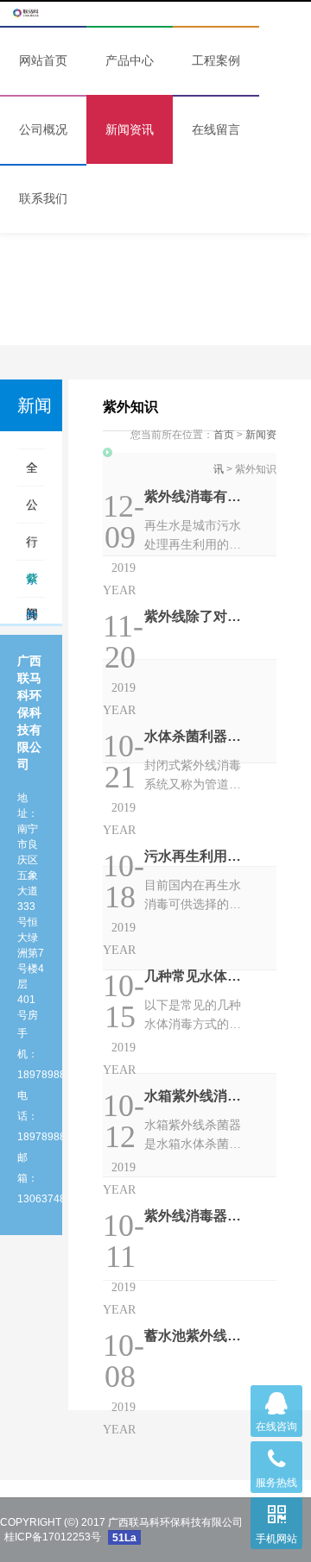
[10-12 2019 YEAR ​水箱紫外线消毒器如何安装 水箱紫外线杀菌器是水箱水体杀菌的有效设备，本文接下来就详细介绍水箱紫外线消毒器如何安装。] (189, 1022)
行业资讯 (32, 547)
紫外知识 (32, 584)
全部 (32, 473)
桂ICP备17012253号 (52, 1537)
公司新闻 (32, 510)
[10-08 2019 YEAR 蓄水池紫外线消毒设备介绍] (189, 1229)
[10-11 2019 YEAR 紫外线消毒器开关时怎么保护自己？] (189, 1125)
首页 (223, 435)
